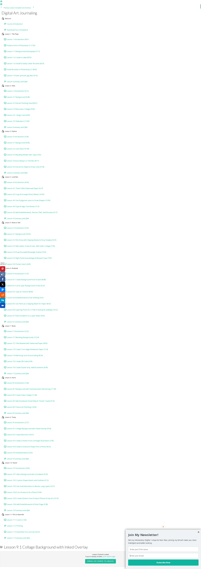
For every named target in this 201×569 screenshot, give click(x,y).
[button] (1, 2)
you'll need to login (109, 556)
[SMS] (2, 289)
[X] (2, 284)
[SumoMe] (2, 305)
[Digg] (2, 300)
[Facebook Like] (2, 274)
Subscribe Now (163, 562)
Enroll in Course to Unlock (100, 561)
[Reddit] (2, 295)
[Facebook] (2, 279)
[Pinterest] (2, 268)
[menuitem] (1, 5)
